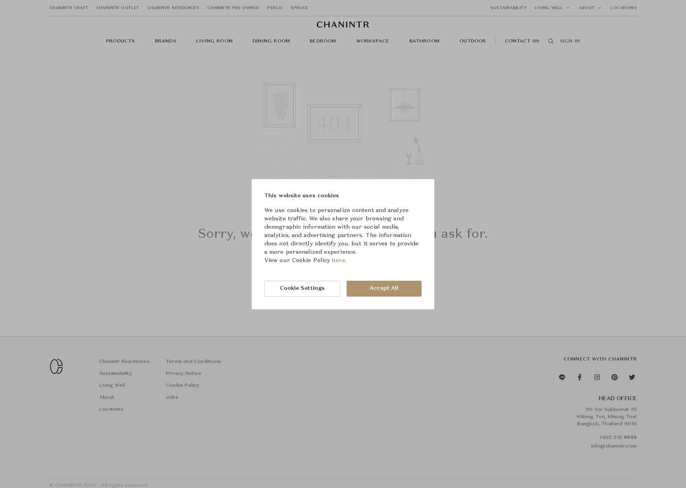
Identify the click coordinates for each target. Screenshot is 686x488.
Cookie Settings (302, 288)
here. (339, 260)
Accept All (384, 288)
